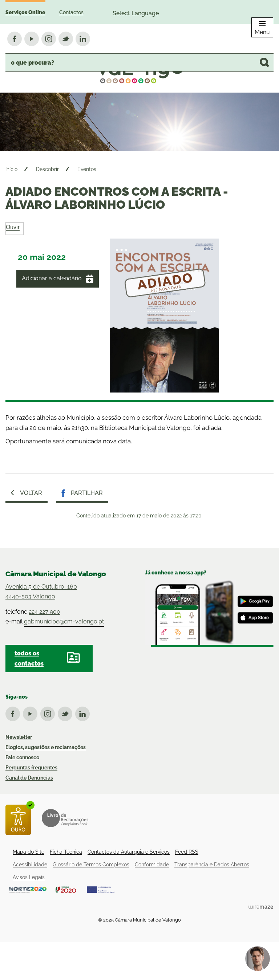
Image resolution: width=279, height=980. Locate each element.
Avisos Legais (29, 877)
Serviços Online (25, 12)
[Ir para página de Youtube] (31, 712)
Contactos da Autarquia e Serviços (129, 852)
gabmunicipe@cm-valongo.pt (64, 621)
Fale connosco (22, 757)
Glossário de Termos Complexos (91, 864)
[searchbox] (139, 62)
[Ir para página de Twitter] (66, 712)
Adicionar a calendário (52, 278)
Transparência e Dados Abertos (211, 864)
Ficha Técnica (66, 852)
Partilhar (87, 492)
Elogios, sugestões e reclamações (45, 747)
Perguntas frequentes (31, 767)
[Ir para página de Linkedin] (84, 712)
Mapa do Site (28, 852)
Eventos (86, 169)
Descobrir (47, 169)
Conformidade (152, 864)
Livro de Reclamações (65, 818)
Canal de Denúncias (29, 778)
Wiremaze (261, 907)
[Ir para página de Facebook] (14, 712)
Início (11, 169)
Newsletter (18, 737)
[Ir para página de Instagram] (49, 712)
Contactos (71, 12)
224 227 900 (44, 611)
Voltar (31, 492)
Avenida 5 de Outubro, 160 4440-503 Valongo (41, 591)
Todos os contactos (29, 658)
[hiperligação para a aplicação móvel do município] (209, 613)
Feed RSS (186, 852)
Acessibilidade (30, 864)
